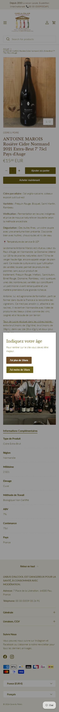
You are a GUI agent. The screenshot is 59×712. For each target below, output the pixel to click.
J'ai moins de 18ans (20, 369)
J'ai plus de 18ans (19, 360)
